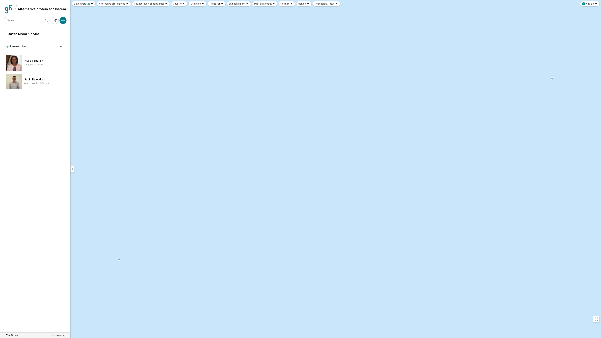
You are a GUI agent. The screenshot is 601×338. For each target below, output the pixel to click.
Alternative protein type (112, 3)
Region (302, 3)
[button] (34, 63)
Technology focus (324, 3)
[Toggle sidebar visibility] (72, 169)
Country (177, 3)
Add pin (590, 3)
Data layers (82, 3)
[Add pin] (63, 20)
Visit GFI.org (12, 335)
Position (285, 3)
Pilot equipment (263, 3)
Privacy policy (57, 335)
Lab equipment (237, 3)
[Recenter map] (596, 319)
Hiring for (215, 3)
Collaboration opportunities (149, 3)
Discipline (195, 3)
